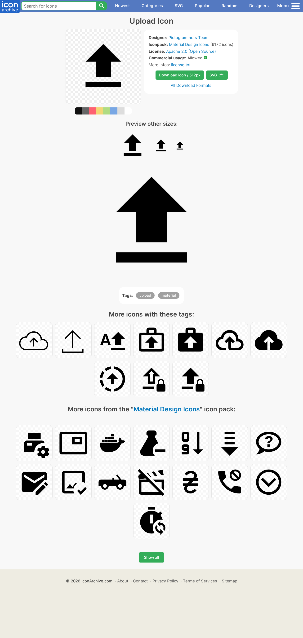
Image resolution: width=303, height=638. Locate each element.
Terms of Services (200, 581)
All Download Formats (191, 85)
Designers (259, 5)
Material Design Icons (189, 44)
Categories (152, 5)
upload (145, 295)
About (122, 581)
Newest (122, 5)
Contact (140, 581)
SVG (179, 5)
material (169, 295)
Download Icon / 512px (180, 75)
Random (229, 5)
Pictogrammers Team (189, 37)
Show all (151, 557)
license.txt (181, 64)
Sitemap (229, 581)
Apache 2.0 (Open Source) (191, 51)
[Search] (101, 5)
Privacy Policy (165, 581)
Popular (202, 5)
